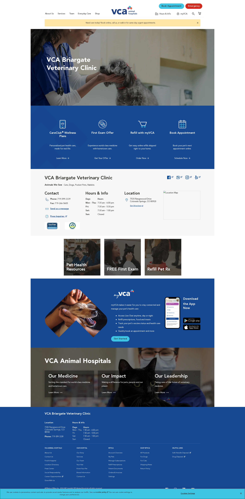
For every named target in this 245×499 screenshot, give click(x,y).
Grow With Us (50, 480)
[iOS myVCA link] (191, 327)
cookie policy (102, 492)
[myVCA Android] (191, 320)
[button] (197, 22)
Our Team (80, 461)
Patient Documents (115, 468)
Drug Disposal (178, 457)
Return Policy (145, 468)
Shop (97, 14)
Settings (111, 476)
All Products (144, 453)
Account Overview (115, 453)
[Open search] (194, 14)
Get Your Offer (101, 158)
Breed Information (83, 472)
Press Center (49, 468)
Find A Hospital (50, 461)
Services (61, 14)
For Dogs (144, 457)
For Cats (143, 461)
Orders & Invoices (115, 472)
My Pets (111, 457)
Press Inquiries (58, 216)
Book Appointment (171, 6)
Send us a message (59, 209)
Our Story (80, 453)
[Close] (241, 493)
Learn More (61, 158)
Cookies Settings (188, 493)
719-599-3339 (63, 199)
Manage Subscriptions (116, 461)
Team (71, 14)
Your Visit (80, 465)
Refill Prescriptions (115, 465)
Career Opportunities (53, 477)
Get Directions (138, 206)
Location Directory (52, 465)
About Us (49, 14)
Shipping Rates (146, 465)
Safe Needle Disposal (180, 453)
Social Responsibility (52, 472)
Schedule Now (181, 158)
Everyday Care (84, 14)
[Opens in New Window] (170, 177)
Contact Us (49, 457)
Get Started (120, 339)
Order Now (141, 158)
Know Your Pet (82, 468)
